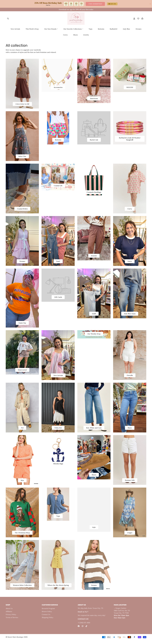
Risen (130, 428)
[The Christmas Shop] (22, 512)
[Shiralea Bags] (58, 451)
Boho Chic (22, 156)
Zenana (94, 585)
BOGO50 (129, 87)
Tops (90, 29)
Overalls (130, 375)
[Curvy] (129, 188)
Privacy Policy (11, 614)
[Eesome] (93, 238)
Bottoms (101, 29)
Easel (58, 261)
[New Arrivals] (58, 355)
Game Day (22, 323)
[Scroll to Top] (149, 631)
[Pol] (22, 407)
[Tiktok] (86, 626)
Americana (94, 98)
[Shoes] (93, 457)
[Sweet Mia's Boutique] (76, 18)
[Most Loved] (22, 352)
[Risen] (129, 408)
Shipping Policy (47, 617)
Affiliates (9, 611)
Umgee (129, 533)
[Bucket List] (93, 127)
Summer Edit (130, 480)
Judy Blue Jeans (129, 314)
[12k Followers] (82, 626)
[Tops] (58, 504)
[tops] (93, 510)
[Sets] (22, 460)
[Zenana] (93, 565)
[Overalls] (129, 355)
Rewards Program (48, 608)
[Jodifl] (93, 293)
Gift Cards (58, 297)
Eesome (94, 256)
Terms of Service (12, 617)
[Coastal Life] (58, 177)
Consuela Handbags (94, 192)
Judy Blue (126, 29)
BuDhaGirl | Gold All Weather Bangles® (129, 139)
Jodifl (94, 314)
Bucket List (94, 140)
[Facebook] (79, 626)
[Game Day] (22, 298)
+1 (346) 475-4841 (84, 623)
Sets (22, 480)
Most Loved (22, 370)
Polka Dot (58, 428)
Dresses (138, 29)
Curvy (65, 35)
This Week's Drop (32, 29)
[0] (142, 19)
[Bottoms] (58, 127)
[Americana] (93, 81)
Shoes (75, 35)
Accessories (58, 87)
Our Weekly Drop (93, 334)
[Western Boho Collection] (22, 565)
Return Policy (47, 611)
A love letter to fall (22, 104)
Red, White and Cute (94, 428)
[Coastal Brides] (22, 188)
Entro (130, 261)
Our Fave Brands (50, 29)
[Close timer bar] (150, 4)
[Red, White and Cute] (93, 407)
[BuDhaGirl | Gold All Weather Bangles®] (129, 127)
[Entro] (129, 241)
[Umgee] (129, 512)
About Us (9, 608)
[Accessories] (58, 75)
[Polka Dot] (58, 407)
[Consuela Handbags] (93, 180)
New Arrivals (15, 29)
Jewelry (86, 35)
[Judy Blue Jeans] (129, 293)
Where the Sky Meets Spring (58, 585)
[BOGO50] (129, 75)
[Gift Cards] (58, 285)
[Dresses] (22, 241)
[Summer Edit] (129, 460)
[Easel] (58, 241)
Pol (22, 428)
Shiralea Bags (58, 464)
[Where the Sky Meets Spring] (58, 565)
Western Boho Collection (22, 585)
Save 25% (113, 4)
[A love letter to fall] (22, 84)
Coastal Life (58, 186)
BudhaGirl (113, 29)
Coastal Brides (22, 209)
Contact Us (46, 614)
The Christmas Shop (22, 533)
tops (94, 527)
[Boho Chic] (22, 136)
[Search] (8, 19)
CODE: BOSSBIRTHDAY (95, 4)
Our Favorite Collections (72, 29)
